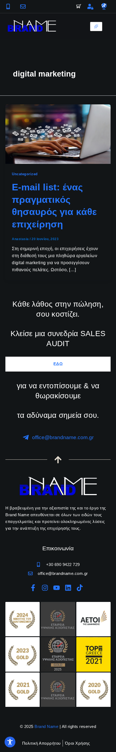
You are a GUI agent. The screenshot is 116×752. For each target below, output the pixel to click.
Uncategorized (25, 174)
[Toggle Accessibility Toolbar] (10, 742)
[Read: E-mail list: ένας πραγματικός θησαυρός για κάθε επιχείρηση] (58, 133)
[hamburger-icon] (96, 26)
